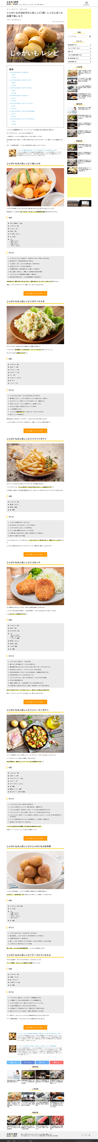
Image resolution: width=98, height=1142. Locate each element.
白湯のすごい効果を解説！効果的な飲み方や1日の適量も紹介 (42, 1082)
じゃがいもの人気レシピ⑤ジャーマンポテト (21, 103)
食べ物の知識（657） (73, 58)
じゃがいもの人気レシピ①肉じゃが (19, 72)
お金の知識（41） (72, 61)
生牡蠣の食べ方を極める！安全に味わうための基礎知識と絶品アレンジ (56, 1082)
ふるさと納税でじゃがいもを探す (34, 293)
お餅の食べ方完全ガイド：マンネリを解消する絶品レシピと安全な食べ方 (84, 169)
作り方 (13, 77)
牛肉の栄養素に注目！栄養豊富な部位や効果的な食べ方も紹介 (56, 1127)
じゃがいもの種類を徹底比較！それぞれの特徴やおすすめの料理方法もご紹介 (37, 150)
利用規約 (14, 1140)
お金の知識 (55, 1135)
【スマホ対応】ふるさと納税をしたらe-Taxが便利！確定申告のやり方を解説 (28, 1104)
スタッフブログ (31, 1135)
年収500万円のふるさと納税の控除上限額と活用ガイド (14, 1081)
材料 (13, 75)
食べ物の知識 (49, 1135)
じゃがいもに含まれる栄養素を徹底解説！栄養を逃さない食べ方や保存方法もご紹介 (39, 1033)
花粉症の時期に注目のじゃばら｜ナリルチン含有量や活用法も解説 (27, 1082)
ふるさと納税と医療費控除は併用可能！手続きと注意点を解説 (42, 1104)
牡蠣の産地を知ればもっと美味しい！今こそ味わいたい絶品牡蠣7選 (13, 1127)
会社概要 (8, 1140)
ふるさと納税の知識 (40, 1135)
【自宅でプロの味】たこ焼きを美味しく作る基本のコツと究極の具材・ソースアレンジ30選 (13, 1104)
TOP (22, 1135)
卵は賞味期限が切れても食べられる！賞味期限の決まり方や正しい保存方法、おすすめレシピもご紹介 (57, 1104)
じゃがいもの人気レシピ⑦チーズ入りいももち (21, 119)
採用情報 (30, 1140)
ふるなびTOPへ (86, 4)
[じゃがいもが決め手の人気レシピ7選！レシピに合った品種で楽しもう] (42, 1062)
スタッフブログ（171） (74, 48)
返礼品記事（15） (72, 45)
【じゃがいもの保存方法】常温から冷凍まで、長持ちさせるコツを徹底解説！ (37, 1046)
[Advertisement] (79, 19)
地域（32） (71, 51)
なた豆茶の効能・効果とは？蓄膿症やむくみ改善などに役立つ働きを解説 (28, 1127)
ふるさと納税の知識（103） (75, 55)
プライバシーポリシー (22, 1140)
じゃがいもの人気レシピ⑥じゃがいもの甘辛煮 (21, 111)
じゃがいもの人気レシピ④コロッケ (19, 95)
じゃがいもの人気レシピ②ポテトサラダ (20, 80)
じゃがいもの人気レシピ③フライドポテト (20, 88)
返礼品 (25, 1135)
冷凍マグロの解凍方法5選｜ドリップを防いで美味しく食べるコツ (42, 1127)
